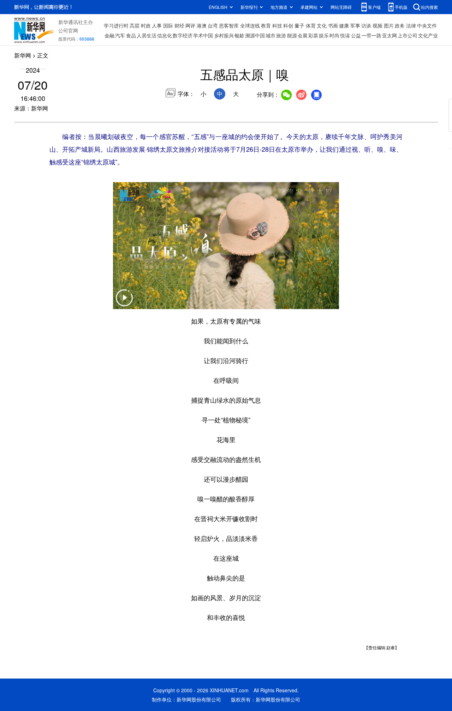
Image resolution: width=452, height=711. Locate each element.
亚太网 (389, 35)
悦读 (345, 35)
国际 (168, 25)
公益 (356, 35)
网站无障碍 (341, 7)
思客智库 (229, 25)
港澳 (202, 25)
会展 (303, 35)
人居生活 (146, 35)
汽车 (120, 35)
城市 (270, 35)
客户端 (374, 7)
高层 (134, 25)
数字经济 (182, 35)
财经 (179, 25)
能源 (292, 35)
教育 (266, 25)
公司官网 (68, 30)
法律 (411, 25)
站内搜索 (429, 7)
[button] (124, 302)
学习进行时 (116, 25)
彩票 (313, 35)
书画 (333, 25)
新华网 (22, 55)
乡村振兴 (224, 35)
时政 (146, 25)
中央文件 (427, 25)
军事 (355, 25)
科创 (288, 25)
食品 (131, 35)
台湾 (213, 25)
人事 (157, 25)
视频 (377, 25)
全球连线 (250, 25)
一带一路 (371, 35)
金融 (109, 35)
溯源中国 (255, 35)
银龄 (239, 35)
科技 (277, 25)
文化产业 (428, 35)
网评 (190, 25)
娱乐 (324, 35)
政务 (400, 25)
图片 (389, 25)
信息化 (164, 35)
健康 (344, 25)
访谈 (366, 25)
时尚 (334, 35)
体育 (311, 25)
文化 (322, 25)
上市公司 (407, 35)
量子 (299, 25)
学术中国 (203, 35)
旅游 (281, 35)
